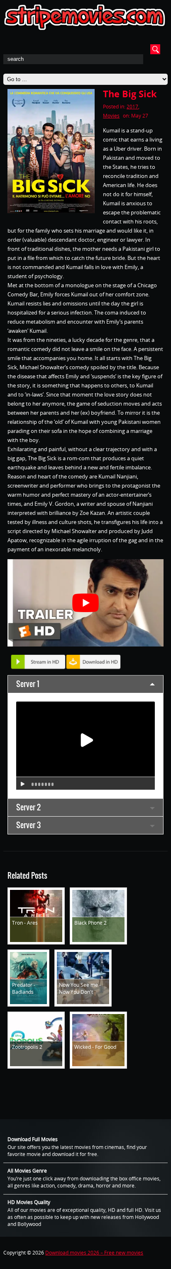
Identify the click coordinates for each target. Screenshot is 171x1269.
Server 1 (27, 684)
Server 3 (28, 825)
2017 (132, 106)
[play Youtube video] (85, 603)
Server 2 (28, 807)
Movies (111, 115)
